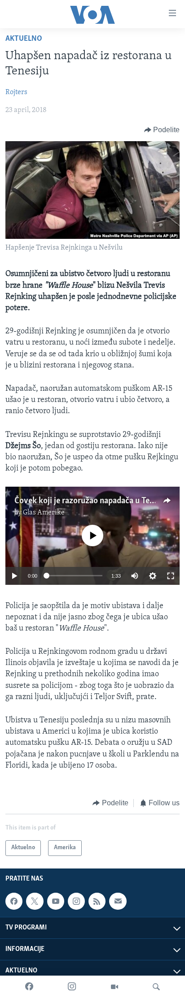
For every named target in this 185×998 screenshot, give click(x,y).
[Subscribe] (117, 901)
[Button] (162, 130)
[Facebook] (29, 987)
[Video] (114, 987)
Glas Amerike (44, 512)
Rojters (16, 92)
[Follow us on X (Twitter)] (34, 901)
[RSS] (97, 901)
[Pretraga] (156, 987)
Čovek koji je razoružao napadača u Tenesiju (92, 501)
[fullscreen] (171, 576)
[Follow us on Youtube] (55, 901)
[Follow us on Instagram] (76, 901)
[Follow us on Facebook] (13, 901)
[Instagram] (72, 987)
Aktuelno (23, 39)
